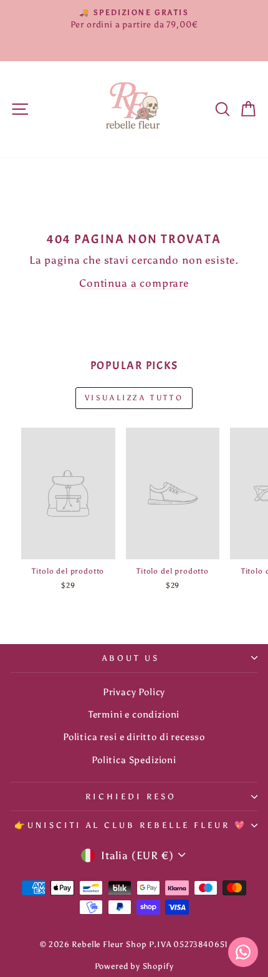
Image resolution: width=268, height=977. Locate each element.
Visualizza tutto (134, 397)
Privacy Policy (134, 692)
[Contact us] (243, 952)
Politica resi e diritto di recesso (134, 737)
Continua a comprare (134, 283)
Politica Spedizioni (134, 760)
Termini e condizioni (134, 714)
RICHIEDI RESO (130, 796)
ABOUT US (131, 658)
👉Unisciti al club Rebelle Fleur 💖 (130, 825)
